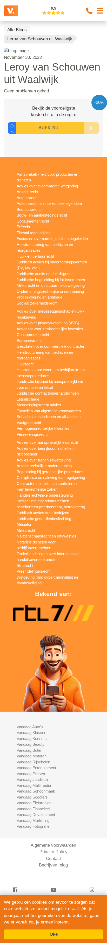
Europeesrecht (29, 340)
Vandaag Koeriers (32, 738)
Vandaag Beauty (30, 744)
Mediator (24, 524)
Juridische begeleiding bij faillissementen (51, 279)
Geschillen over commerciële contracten (51, 346)
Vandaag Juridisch (32, 779)
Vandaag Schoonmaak (36, 791)
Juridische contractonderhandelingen (48, 393)
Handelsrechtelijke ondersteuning (45, 495)
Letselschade (28, 399)
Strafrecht (25, 565)
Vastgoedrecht (29, 422)
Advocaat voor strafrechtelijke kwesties (50, 329)
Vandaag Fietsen (31, 773)
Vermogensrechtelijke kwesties (43, 428)
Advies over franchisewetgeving (44, 460)
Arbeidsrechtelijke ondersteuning (44, 466)
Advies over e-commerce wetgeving (47, 186)
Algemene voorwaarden (53, 845)
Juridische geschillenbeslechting (44, 518)
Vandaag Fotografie (33, 826)
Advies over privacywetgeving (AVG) (48, 323)
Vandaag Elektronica (34, 803)
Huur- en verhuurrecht (35, 256)
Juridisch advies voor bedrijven (43, 512)
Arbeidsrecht (27, 191)
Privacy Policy (53, 851)
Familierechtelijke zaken (37, 489)
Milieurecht (26, 530)
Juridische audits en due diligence (45, 273)
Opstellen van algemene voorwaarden (49, 411)
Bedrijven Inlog (53, 865)
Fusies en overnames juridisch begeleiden (52, 238)
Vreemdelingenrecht (33, 571)
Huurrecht (25, 364)
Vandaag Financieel (33, 809)
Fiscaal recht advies (34, 233)
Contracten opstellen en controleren (47, 483)
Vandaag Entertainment (36, 767)
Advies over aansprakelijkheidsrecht (47, 442)
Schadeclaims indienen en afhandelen (49, 416)
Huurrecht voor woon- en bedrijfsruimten (51, 370)
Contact (53, 858)
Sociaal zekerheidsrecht (37, 303)
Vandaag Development (36, 814)
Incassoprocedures (33, 376)
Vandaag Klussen (31, 732)
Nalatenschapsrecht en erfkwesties (46, 536)
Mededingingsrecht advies (39, 405)
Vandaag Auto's (30, 727)
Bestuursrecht (29, 209)
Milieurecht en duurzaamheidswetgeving (51, 285)
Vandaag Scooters (32, 797)
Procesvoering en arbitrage (39, 297)
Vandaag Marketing (33, 820)
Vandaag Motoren (31, 756)
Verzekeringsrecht (32, 434)
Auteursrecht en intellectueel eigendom (49, 203)
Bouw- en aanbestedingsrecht (42, 215)
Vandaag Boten (29, 750)
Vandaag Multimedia (34, 785)
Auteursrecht (27, 197)
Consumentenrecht (33, 221)
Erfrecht (23, 227)
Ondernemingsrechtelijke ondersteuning (50, 291)
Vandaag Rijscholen (33, 762)
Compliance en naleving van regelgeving (51, 477)
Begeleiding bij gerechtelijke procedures (50, 472)
